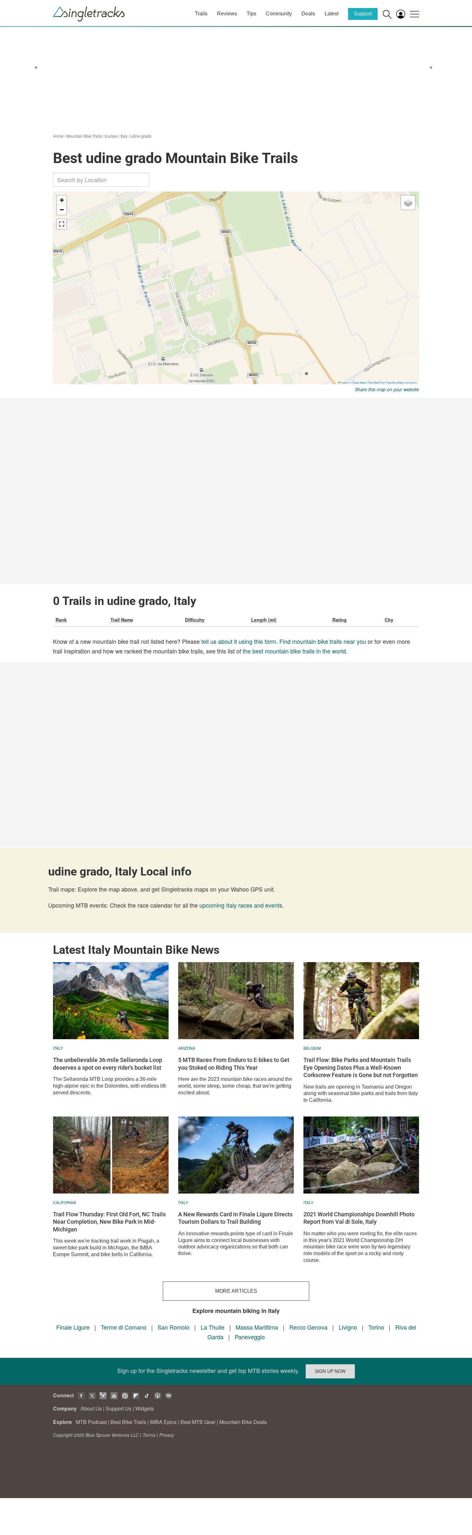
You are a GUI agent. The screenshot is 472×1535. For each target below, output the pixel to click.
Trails (201, 13)
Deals (308, 13)
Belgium (312, 1048)
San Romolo (173, 1327)
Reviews (227, 13)
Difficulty (195, 620)
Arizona (186, 1048)
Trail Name (121, 620)
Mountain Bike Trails (84, 136)
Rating (339, 620)
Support (363, 13)
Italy (123, 136)
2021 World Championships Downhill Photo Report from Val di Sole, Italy (359, 1218)
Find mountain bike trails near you (322, 641)
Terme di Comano (123, 1327)
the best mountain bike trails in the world (294, 651)
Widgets (144, 1408)
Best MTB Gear (197, 1422)
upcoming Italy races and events (240, 905)
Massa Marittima (257, 1327)
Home (58, 136)
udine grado (141, 136)
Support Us (118, 1408)
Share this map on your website (387, 389)
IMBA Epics (163, 1422)
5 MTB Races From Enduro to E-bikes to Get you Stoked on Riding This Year (233, 1063)
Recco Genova (308, 1327)
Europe (111, 136)
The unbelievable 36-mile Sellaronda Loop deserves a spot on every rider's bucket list (107, 1063)
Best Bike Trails (128, 1422)
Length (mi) (263, 620)
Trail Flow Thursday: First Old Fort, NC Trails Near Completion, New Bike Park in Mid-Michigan (109, 1222)
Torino (376, 1327)
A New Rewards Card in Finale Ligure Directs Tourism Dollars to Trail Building (235, 1218)
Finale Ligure (73, 1327)
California (64, 1202)
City (389, 620)
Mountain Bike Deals (243, 1422)
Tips (251, 13)
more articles (236, 1291)
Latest (331, 13)
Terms (149, 1435)
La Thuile (212, 1327)
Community (279, 13)
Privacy (166, 1435)
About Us (91, 1408)
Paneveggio (250, 1336)
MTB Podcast (91, 1422)
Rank (61, 620)
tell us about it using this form (238, 641)
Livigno (348, 1327)
